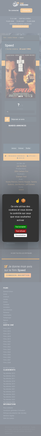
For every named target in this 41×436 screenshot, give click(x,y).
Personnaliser (20, 235)
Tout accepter (20, 227)
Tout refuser (20, 231)
